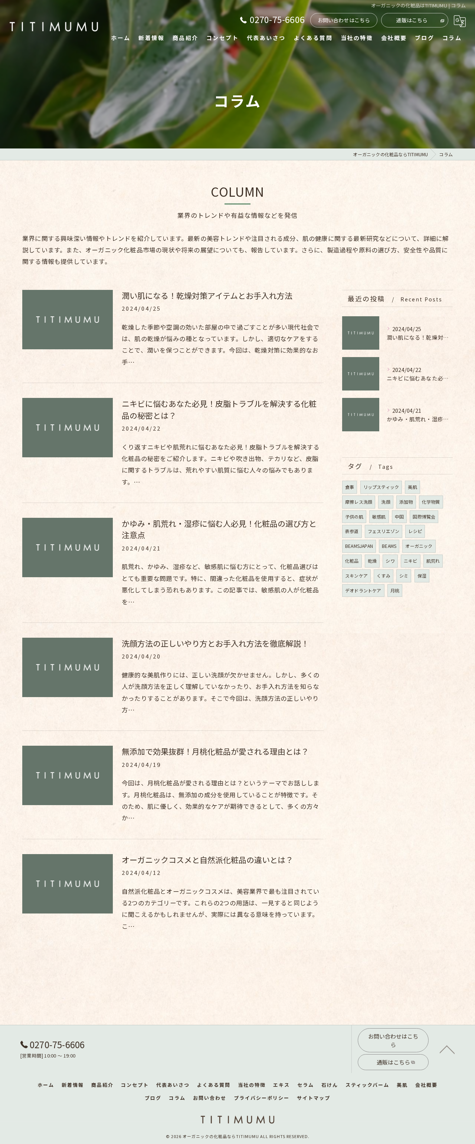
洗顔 (385, 502)
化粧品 (352, 561)
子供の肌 (354, 516)
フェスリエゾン (383, 531)
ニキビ (410, 561)
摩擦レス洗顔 (358, 502)
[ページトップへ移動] (447, 1049)
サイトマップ (313, 1097)
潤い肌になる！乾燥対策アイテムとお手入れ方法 (207, 295)
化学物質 (431, 502)
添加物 (406, 502)
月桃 (394, 590)
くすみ (383, 575)
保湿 (421, 575)
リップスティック (381, 487)
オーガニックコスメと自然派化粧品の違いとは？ (207, 859)
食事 (349, 487)
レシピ (415, 531)
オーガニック (418, 546)
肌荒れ (433, 561)
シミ (403, 575)
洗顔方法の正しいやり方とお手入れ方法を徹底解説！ (215, 643)
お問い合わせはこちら (344, 20)
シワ (390, 561)
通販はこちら (412, 20)
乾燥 (372, 561)
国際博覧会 (424, 516)
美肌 (412, 487)
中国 (399, 516)
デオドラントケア (363, 590)
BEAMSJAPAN (359, 546)
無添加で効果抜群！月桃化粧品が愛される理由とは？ (215, 751)
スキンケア (356, 575)
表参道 (352, 531)
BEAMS (389, 546)
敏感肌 (379, 516)
